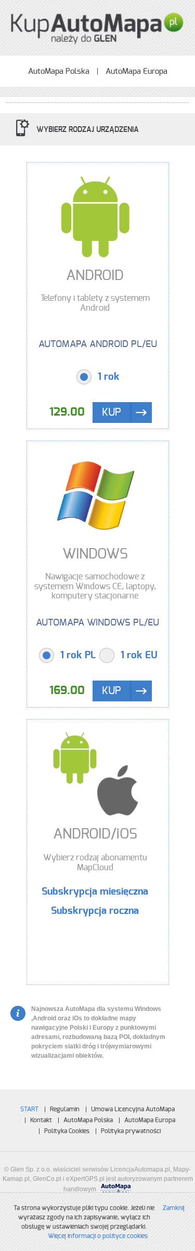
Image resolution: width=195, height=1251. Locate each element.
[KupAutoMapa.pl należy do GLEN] (98, 26)
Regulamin (65, 1109)
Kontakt (41, 1120)
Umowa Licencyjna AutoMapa (133, 1109)
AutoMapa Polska (58, 71)
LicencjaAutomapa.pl (140, 1169)
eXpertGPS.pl (85, 1178)
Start (29, 1109)
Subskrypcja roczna (95, 911)
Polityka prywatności (131, 1131)
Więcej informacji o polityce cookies (98, 1236)
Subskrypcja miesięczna (95, 892)
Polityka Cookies (66, 1131)
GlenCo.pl (47, 1178)
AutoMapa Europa (136, 71)
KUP (111, 412)
